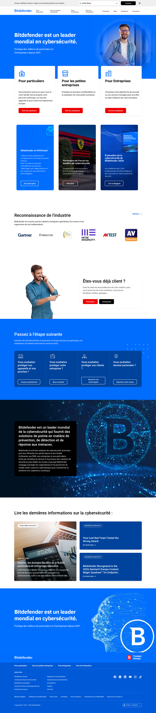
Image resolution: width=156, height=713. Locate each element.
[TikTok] (140, 677)
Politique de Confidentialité (37, 697)
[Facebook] (115, 677)
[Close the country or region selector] (140, 3)
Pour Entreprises (64, 666)
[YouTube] (130, 677)
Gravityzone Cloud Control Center (25, 680)
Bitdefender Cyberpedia (22, 683)
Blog (115, 11)
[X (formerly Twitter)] (120, 677)
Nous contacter (76, 697)
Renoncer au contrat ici (114, 697)
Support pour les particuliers (56, 677)
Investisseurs (51, 683)
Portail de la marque (20, 689)
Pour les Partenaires (84, 666)
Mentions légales (19, 697)
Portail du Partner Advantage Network (26, 686)
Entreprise (64, 697)
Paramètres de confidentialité (94, 697)
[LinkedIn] (125, 677)
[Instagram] (135, 677)
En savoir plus (45, 551)
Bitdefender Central (20, 677)
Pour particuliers (20, 666)
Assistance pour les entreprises (57, 680)
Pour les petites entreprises (42, 666)
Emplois (49, 686)
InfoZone (50, 689)
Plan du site (53, 697)
